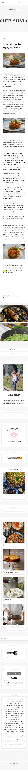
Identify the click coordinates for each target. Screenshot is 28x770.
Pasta (16, 731)
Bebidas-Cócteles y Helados (17, 701)
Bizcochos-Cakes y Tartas (11, 703)
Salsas (23, 739)
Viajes (21, 744)
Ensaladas (7, 709)
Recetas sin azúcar (20, 735)
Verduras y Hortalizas (14, 744)
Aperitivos (7, 699)
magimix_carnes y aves (9, 717)
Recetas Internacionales (9, 735)
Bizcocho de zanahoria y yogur (11, 572)
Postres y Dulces (14, 733)
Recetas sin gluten (9, 737)
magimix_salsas (18, 725)
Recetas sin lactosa (18, 737)
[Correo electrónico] (3, 297)
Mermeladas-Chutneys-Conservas (11, 729)
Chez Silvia (14, 20)
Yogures (14, 746)
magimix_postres (10, 725)
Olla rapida (7, 731)
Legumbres (14, 713)
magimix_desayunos (9, 721)
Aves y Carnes (7, 701)
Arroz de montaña (8, 545)
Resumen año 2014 (8, 739)
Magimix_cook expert (16, 719)
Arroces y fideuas (19, 699)
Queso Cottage (7, 599)
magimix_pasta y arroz (19, 723)
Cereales (11, 707)
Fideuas (16, 709)
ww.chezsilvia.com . (19, 685)
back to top (14, 758)
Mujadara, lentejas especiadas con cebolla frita (14, 496)
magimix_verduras (9, 727)
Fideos (12, 709)
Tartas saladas (15, 741)
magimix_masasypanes (8, 723)
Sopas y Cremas (7, 741)
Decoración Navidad (18, 707)
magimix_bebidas (18, 715)
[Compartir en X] (22, 296)
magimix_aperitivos (10, 715)
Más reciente (15, 353)
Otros (12, 731)
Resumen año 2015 (17, 739)
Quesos (20, 733)
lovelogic (17, 766)
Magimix (22, 713)
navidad (22, 729)
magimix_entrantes (19, 721)
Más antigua (12, 349)
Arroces (5, 38)
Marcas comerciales (18, 727)
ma (18, 713)
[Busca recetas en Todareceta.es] (14, 669)
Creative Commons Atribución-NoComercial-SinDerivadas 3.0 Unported (14, 683)
